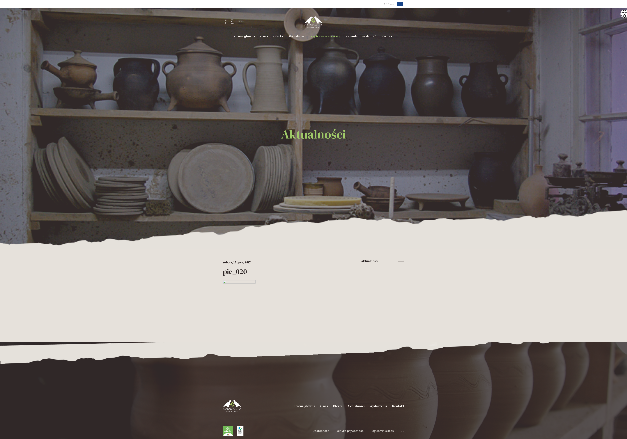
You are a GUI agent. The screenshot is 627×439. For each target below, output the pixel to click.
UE (402, 431)
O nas (264, 36)
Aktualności (296, 36)
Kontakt (388, 36)
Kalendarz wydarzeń (361, 36)
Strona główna (244, 36)
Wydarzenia (378, 406)
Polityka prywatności (350, 431)
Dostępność (321, 431)
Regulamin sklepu (382, 431)
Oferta (278, 36)
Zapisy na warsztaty (325, 36)
